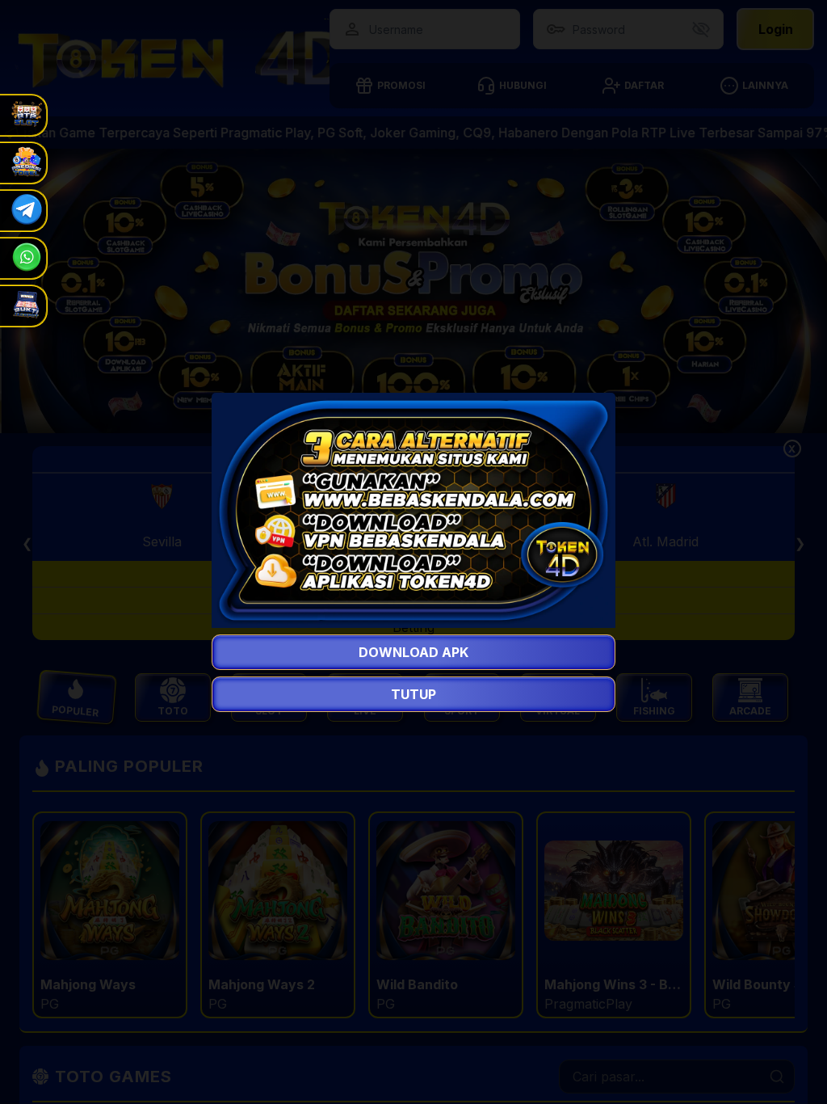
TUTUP (413, 694)
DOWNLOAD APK (413, 652)
